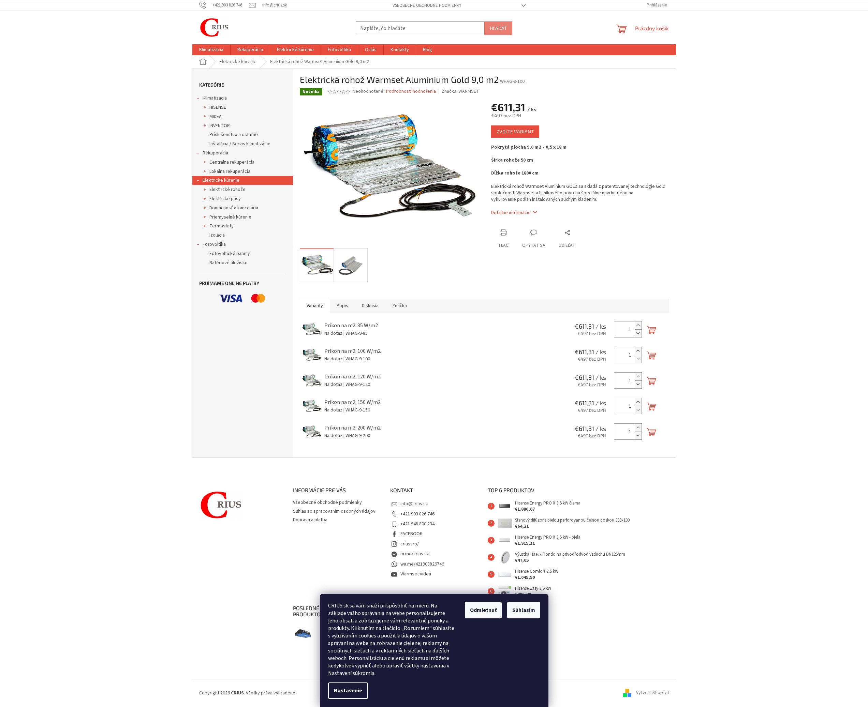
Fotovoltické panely (229, 253)
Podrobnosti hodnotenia (411, 91)
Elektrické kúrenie (221, 180)
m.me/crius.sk (414, 554)
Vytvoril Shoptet (652, 693)
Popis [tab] (342, 305)
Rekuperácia (215, 153)
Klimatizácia (215, 98)
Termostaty (221, 226)
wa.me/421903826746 (422, 564)
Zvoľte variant (515, 131)
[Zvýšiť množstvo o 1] (638, 325)
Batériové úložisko (228, 262)
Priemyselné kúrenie (230, 217)
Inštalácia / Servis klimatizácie (239, 143)
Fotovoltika (214, 244)
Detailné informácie (511, 212)
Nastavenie (348, 690)
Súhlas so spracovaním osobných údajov (334, 511)
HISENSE (217, 107)
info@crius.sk (414, 503)
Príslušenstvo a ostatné (233, 134)
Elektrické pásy (225, 198)
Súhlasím (523, 610)
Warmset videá (415, 574)
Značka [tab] (399, 305)
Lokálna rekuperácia (229, 171)
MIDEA (215, 116)
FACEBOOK (411, 533)
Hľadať (498, 28)
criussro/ (409, 544)
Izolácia (217, 235)
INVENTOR (219, 125)
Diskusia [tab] (370, 305)
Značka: (460, 91)
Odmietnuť (483, 610)
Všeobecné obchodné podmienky (427, 5)
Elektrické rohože (227, 189)
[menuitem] (211, 49)
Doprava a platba (310, 519)
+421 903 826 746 (417, 514)
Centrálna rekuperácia (231, 162)
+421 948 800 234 (417, 524)
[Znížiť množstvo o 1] (638, 333)
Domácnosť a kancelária (233, 208)
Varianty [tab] (315, 305)
